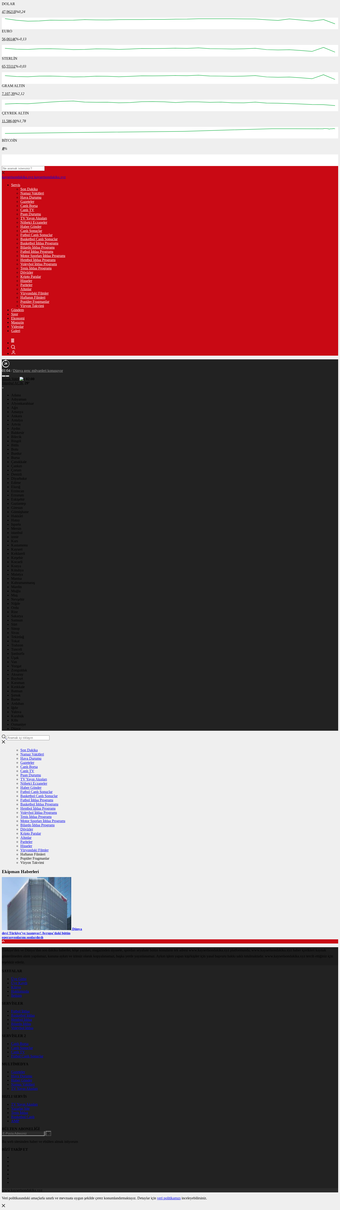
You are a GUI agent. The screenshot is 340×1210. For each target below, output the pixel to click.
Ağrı (14, 408)
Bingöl (16, 441)
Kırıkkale (18, 687)
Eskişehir (18, 499)
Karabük (17, 716)
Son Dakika (29, 189)
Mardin (16, 587)
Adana (16, 395)
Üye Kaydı (19, 983)
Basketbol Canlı (22, 1117)
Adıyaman (18, 399)
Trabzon (17, 645)
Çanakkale (19, 462)
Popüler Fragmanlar (34, 302)
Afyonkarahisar (22, 403)
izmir (15, 537)
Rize (14, 612)
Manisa (16, 578)
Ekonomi (18, 318)
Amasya (17, 412)
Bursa (15, 458)
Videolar (17, 327)
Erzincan (17, 491)
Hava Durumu (30, 197)
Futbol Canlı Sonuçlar (36, 235)
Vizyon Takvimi (32, 306)
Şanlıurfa (17, 653)
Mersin (16, 528)
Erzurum (17, 495)
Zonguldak (19, 670)
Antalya (17, 420)
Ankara (16, 416)
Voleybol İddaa (22, 1028)
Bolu (14, 449)
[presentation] (4, 376)
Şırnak (16, 695)
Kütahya (17, 570)
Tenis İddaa (19, 1113)
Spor (14, 314)
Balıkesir (17, 433)
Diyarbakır (19, 478)
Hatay (15, 520)
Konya (16, 566)
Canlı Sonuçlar (31, 231)
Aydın (15, 428)
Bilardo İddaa (21, 1024)
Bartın (15, 699)
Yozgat (16, 666)
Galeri (15, 331)
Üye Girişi (18, 979)
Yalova (16, 712)
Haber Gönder (30, 227)
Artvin (16, 424)
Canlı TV (27, 210)
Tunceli (16, 649)
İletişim (16, 995)
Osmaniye (18, 724)
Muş (14, 595)
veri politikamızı (169, 1198)
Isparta (16, 524)
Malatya (17, 574)
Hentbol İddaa (21, 1020)
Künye (16, 987)
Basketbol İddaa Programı (39, 243)
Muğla (16, 591)
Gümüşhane (20, 512)
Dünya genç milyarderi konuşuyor (38, 371)
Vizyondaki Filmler (34, 293)
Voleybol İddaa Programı (38, 264)
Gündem (17, 310)
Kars (14, 541)
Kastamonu (19, 545)
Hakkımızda (20, 991)
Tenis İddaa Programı (36, 268)
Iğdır (14, 708)
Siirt (14, 624)
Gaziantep (18, 503)
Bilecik (16, 437)
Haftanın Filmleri (32, 297)
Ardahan (17, 703)
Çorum (16, 470)
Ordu (15, 608)
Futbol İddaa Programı (36, 252)
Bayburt (17, 678)
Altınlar (25, 289)
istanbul (16, 533)
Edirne (16, 483)
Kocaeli (16, 562)
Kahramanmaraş (23, 583)
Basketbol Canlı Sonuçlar (39, 239)
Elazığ (15, 487)
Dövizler (26, 272)
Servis (15, 185)
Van (14, 662)
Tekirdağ (17, 637)
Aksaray (17, 674)
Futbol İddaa (20, 1011)
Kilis (14, 720)
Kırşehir (17, 558)
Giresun (17, 508)
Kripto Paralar (30, 277)
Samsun (17, 620)
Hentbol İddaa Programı (38, 260)
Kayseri (16, 549)
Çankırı (16, 466)
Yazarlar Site (20, 1108)
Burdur (16, 453)
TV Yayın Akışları (33, 218)
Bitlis (15, 445)
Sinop (15, 628)
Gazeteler (27, 202)
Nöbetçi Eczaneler (33, 222)
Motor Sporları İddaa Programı (42, 256)
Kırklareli (18, 553)
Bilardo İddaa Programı (37, 247)
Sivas (15, 633)
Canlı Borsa (29, 206)
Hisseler (26, 281)
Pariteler (26, 285)
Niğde (15, 603)
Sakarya (17, 616)
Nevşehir (17, 599)
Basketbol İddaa (23, 1015)
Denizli (16, 474)
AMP (15, 1121)
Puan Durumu (30, 214)
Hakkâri (17, 516)
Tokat (15, 641)
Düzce (16, 728)
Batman (16, 691)
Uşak (15, 658)
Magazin (17, 322)
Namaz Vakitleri (32, 193)
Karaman (18, 683)
